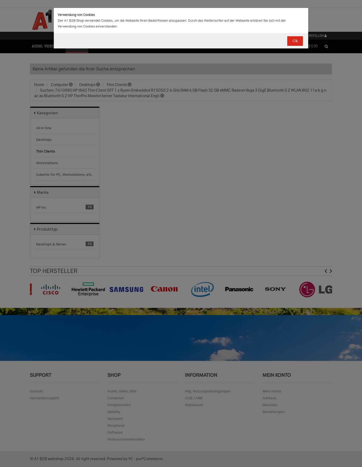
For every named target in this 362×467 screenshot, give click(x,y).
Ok (295, 41)
